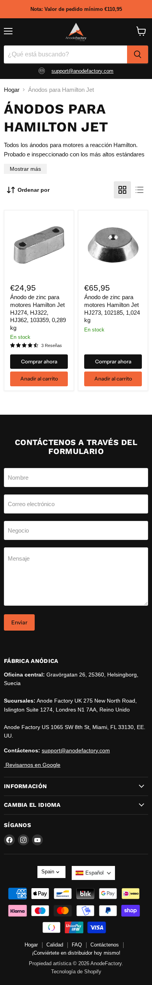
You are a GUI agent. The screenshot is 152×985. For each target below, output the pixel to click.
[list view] (139, 189)
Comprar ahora (39, 361)
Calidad (54, 945)
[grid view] (122, 189)
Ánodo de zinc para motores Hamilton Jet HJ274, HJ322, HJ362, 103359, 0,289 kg (38, 312)
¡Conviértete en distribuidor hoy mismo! (76, 953)
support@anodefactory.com (82, 71)
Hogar (11, 89)
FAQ (77, 945)
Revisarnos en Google (32, 765)
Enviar (19, 622)
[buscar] (137, 54)
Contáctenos (104, 945)
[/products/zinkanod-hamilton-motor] (39, 245)
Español (94, 873)
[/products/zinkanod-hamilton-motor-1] (113, 245)
